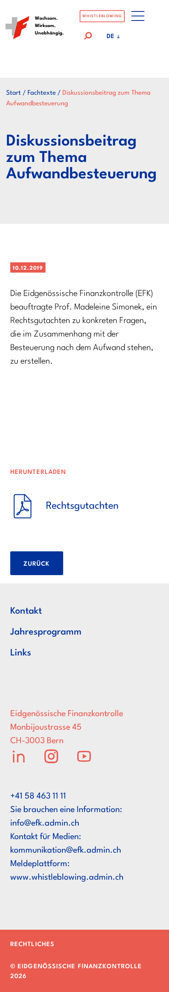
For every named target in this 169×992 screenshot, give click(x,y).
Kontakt (26, 611)
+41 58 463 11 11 (38, 796)
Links (20, 653)
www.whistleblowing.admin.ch (66, 878)
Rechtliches (32, 945)
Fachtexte (41, 93)
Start (13, 93)
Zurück (36, 564)
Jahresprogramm (46, 632)
